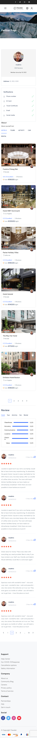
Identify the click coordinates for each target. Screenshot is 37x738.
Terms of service (7, 691)
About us (4, 678)
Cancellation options (9, 665)
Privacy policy (6, 688)
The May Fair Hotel (10, 336)
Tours (12, 130)
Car (29, 130)
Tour (8, 415)
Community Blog (7, 681)
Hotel (3, 415)
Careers (4, 685)
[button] (27, 8)
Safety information (8, 668)
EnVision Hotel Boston (11, 377)
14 (29, 633)
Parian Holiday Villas (10, 252)
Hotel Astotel (8, 294)
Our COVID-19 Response (10, 662)
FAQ (2, 704)
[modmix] (32, 166)
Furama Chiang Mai (10, 169)
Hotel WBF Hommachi (11, 211)
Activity (21, 130)
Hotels (4, 130)
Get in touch (5, 707)
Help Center (5, 659)
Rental (3, 136)
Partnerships (6, 701)
